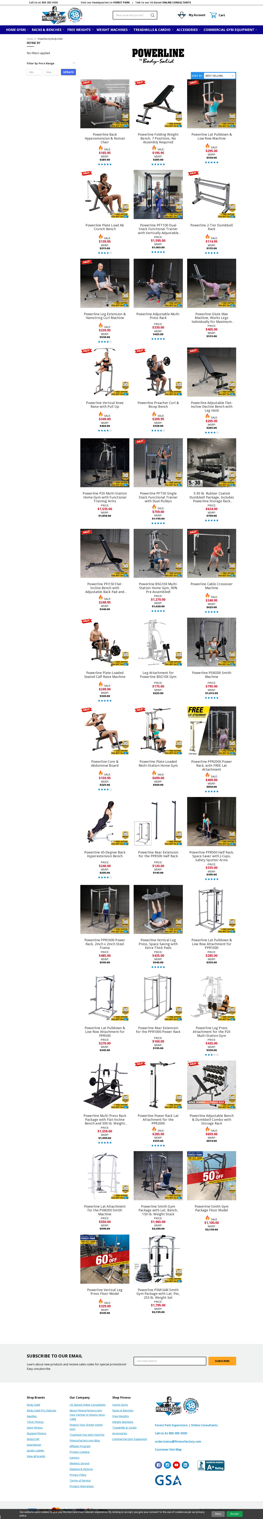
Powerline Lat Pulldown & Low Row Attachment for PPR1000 (211, 944)
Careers (74, 1457)
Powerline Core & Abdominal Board (105, 763)
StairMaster (34, 1444)
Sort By (197, 75)
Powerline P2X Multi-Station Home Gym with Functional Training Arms (105, 497)
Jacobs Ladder (35, 1450)
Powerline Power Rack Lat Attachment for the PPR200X (158, 1119)
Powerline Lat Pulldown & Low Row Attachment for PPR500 (105, 1032)
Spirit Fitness (35, 1427)
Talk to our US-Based (163, 2)
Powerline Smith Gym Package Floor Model (212, 1208)
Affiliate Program (80, 1446)
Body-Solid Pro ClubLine (41, 1410)
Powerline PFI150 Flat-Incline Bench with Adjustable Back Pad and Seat (104, 590)
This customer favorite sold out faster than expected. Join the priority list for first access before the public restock (105, 742)
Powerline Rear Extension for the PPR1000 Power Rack (158, 1030)
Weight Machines (112, 30)
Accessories (188, 30)
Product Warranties (82, 1486)
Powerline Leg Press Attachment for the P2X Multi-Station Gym (211, 1032)
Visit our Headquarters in (105, 2)
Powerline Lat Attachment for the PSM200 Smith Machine (105, 1210)
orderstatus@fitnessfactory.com (178, 1441)
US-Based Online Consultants (88, 1404)
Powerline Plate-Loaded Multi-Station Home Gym (158, 763)
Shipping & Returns (81, 1469)
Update (68, 72)
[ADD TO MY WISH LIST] (122, 91)
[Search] (150, 15)
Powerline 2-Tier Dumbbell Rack (211, 227)
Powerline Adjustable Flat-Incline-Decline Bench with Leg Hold (212, 407)
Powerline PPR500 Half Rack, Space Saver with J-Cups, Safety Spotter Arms (211, 856)
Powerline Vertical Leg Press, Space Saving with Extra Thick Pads (158, 944)
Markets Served (79, 1463)
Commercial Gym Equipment (229, 30)
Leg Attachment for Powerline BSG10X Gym (158, 675)
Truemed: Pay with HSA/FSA (87, 1434)
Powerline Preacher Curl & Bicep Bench (158, 405)
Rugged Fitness (36, 1433)
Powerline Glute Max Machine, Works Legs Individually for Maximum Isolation (212, 320)
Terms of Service (80, 1480)
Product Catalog (79, 1452)
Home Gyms (16, 30)
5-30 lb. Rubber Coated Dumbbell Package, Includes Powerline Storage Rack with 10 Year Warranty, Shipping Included (211, 501)
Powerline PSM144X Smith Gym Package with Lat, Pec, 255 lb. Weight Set (158, 1294)
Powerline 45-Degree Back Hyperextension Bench (104, 854)
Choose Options (105, 120)
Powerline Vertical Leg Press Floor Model (105, 1292)
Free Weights (79, 30)
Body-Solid (33, 1404)
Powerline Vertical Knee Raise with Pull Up (104, 405)
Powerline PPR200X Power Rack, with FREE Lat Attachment (211, 765)
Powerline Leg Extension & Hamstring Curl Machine (105, 316)
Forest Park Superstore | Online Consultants (186, 1425)
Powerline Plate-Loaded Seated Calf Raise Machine (104, 675)
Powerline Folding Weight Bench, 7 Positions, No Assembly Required (158, 138)
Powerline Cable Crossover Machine (212, 586)
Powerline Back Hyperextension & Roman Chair (105, 138)
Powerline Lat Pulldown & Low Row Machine (211, 136)
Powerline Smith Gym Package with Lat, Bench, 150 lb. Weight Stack (158, 1210)
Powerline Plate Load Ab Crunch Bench (105, 227)
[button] (51, 65)
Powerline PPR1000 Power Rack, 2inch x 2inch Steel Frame (104, 944)
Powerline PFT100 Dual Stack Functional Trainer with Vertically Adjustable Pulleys (158, 231)
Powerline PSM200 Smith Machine (211, 675)
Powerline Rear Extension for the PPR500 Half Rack (158, 854)
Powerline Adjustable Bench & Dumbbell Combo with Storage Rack (212, 1119)
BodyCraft (33, 1439)
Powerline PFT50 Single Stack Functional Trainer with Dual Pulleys (158, 497)
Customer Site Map (168, 1449)
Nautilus (32, 1416)
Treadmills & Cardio (152, 30)
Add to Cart (158, 111)
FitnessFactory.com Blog (85, 1440)
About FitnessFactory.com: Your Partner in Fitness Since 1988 (87, 1415)
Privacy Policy (78, 1474)
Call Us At (171, 1433)
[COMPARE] (122, 86)
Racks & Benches (47, 30)
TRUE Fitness (35, 1422)
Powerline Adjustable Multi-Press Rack (158, 316)
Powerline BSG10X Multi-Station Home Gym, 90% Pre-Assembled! (158, 588)
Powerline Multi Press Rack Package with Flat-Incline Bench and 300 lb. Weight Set (105, 1121)
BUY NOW (158, 120)
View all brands (36, 1456)
